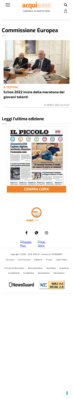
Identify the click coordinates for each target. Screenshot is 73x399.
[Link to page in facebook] (26, 232)
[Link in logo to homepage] (36, 5)
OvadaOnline (28, 273)
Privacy (49, 260)
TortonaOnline (44, 273)
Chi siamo (10, 260)
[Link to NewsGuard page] (22, 285)
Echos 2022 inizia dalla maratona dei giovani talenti (34, 94)
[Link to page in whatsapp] (36, 232)
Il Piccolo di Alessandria (14, 268)
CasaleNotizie (14, 273)
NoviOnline (51, 268)
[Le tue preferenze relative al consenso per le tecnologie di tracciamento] (67, 393)
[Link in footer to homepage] (36, 212)
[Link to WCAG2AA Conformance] (50, 285)
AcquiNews (64, 268)
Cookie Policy (61, 260)
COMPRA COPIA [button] (36, 189)
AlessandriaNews (35, 268)
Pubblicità (38, 260)
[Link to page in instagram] (46, 232)
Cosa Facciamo (24, 260)
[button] (65, 5)
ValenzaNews (59, 273)
